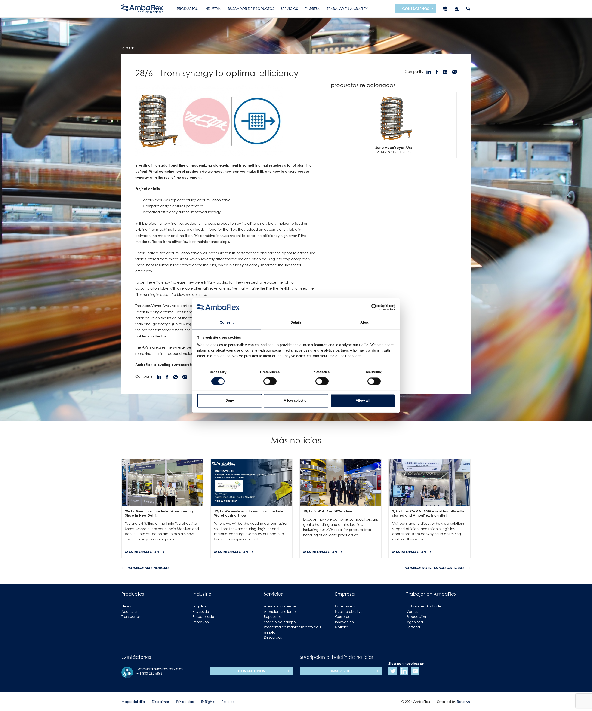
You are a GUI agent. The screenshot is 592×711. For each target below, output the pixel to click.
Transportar (130, 616)
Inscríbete (340, 671)
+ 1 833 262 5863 (149, 673)
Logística (200, 606)
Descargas (273, 637)
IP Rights (208, 701)
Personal (413, 627)
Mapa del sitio (133, 701)
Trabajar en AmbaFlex (347, 8)
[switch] (270, 381)
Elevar (126, 606)
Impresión (201, 622)
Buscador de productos (251, 8)
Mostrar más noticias (148, 568)
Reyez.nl (464, 701)
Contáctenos (415, 8)
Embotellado (203, 616)
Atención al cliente (280, 606)
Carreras (342, 616)
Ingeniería (414, 622)
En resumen (345, 606)
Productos (187, 8)
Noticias (341, 627)
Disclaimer (160, 701)
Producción (416, 616)
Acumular (129, 611)
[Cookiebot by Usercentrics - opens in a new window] (375, 307)
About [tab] (365, 322)
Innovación (344, 622)
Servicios (289, 8)
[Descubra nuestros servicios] (456, 8)
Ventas (412, 611)
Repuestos (272, 616)
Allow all (363, 400)
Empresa (312, 8)
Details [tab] (296, 322)
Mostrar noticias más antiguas (434, 568)
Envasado (201, 611)
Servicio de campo (280, 622)
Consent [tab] (227, 322)
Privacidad (185, 701)
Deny (229, 400)
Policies (228, 701)
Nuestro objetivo (349, 611)
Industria (213, 8)
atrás (129, 48)
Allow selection (296, 400)
